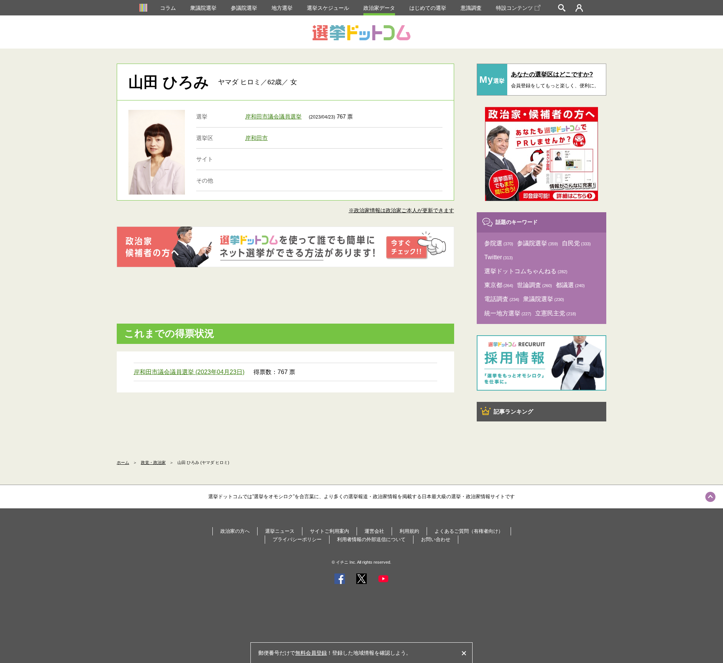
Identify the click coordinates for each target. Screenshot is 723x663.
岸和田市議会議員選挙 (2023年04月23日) (189, 372)
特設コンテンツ (514, 8)
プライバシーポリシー (297, 539)
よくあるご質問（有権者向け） (469, 531)
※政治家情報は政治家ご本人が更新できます (401, 210)
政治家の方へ (235, 531)
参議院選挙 (244, 8)
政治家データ (379, 8)
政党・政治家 (153, 462)
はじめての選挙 (427, 8)
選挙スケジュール (328, 8)
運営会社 (374, 531)
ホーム (123, 462)
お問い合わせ (435, 539)
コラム (168, 8)
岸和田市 (256, 138)
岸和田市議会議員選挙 (273, 116)
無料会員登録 (311, 653)
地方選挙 (282, 8)
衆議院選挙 (203, 8)
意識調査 (471, 8)
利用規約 (409, 531)
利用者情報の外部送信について (371, 539)
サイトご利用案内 (329, 531)
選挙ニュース (279, 531)
